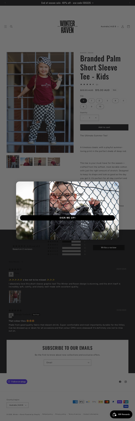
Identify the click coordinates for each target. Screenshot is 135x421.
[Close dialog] (116, 184)
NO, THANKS (67, 226)
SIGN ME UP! (68, 218)
